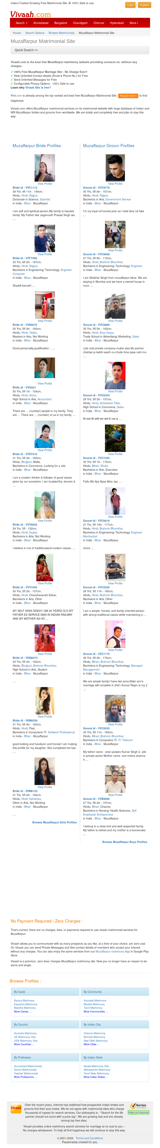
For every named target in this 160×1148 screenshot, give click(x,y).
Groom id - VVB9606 (96, 799)
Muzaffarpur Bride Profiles (37, 145)
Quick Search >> (26, 50)
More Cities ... (92, 1044)
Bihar (27, 203)
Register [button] (144, 4)
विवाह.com (16, 95)
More (133, 23)
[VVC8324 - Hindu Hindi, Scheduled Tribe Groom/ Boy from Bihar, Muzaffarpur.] (115, 375)
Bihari (95, 466)
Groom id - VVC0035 (96, 728)
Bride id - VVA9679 (25, 325)
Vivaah (17, 33)
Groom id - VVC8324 (96, 395)
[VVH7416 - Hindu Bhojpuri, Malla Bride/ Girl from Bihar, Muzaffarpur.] (45, 434)
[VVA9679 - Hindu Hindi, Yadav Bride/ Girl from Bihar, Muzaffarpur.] (45, 305)
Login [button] (130, 4)
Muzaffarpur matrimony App (113, 951)
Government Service (118, 199)
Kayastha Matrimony (25, 1004)
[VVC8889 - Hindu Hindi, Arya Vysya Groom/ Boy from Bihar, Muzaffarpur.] (115, 305)
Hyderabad (117, 23)
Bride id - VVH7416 (25, 454)
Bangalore (60, 23)
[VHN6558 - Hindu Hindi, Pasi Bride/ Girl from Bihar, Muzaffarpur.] (45, 700)
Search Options (34, 33)
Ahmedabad (40, 23)
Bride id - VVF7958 (25, 258)
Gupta (33, 532)
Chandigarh (80, 23)
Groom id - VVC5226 (96, 587)
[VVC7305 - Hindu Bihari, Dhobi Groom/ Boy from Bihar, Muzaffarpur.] (115, 438)
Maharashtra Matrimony (97, 1069)
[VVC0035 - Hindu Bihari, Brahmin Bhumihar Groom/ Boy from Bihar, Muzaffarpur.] (115, 708)
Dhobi (104, 466)
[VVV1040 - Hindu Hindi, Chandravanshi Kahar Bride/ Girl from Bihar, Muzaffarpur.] (45, 567)
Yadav (33, 332)
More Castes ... (23, 1011)
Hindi (24, 195)
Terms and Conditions (89, 1138)
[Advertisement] (81, 130)
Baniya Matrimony (24, 1000)
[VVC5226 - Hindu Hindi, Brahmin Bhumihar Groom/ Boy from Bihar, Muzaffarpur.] (115, 567)
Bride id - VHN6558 (25, 720)
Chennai (99, 23)
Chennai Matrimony (95, 1033)
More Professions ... (25, 1077)
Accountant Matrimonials (28, 1066)
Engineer (136, 266)
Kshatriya (35, 799)
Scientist (45, 199)
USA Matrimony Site (25, 1040)
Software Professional (61, 732)
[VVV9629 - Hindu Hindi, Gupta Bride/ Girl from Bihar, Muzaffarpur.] (45, 505)
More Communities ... (96, 1011)
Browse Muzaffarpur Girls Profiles (54, 822)
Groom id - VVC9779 (96, 187)
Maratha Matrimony (25, 1007)
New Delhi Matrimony (96, 1040)
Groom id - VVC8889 (96, 325)
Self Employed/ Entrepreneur (109, 812)
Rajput (33, 195)
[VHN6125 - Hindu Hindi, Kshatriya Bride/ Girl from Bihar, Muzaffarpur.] (45, 771)
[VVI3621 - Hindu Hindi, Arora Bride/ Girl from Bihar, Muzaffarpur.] (45, 367)
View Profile (45, 184)
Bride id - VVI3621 (24, 387)
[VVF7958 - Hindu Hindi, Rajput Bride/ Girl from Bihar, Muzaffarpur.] (45, 238)
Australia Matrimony (25, 1033)
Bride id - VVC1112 (25, 187)
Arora (32, 395)
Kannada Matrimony (95, 1000)
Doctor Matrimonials (25, 1069)
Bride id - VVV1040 (25, 587)
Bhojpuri (26, 462)
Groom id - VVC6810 (96, 520)
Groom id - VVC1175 (96, 654)
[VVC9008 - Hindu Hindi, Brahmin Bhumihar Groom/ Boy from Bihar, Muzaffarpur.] (115, 234)
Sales (135, 336)
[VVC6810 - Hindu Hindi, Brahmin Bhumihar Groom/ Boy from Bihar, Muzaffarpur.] (115, 501)
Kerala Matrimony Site (96, 1066)
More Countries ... (24, 1044)
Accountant (45, 399)
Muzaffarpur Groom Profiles (108, 145)
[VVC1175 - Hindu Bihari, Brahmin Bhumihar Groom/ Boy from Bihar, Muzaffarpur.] (115, 634)
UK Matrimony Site (25, 1037)
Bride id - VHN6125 (25, 791)
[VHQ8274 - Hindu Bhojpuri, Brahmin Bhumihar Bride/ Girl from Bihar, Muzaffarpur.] (45, 638)
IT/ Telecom (125, 740)
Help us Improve (138, 1112)
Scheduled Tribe (110, 403)
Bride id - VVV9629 (25, 524)
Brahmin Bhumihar (44, 665)
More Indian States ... (96, 1077)
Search (20, 23)
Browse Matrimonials (62, 33)
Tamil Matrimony (93, 1007)
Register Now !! (128, 95)
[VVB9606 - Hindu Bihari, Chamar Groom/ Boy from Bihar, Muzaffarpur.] (115, 779)
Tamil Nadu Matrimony (96, 1073)
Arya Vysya (107, 332)
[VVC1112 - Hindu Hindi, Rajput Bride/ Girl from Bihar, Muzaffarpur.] (45, 168)
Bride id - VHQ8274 (25, 658)
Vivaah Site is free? (38, 87)
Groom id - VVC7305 (96, 458)
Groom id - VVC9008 (96, 254)
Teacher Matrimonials (26, 1073)
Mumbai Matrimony (94, 1037)
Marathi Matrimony (94, 1004)
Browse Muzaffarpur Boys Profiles (124, 842)
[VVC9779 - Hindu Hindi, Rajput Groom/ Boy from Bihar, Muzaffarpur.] (115, 168)
